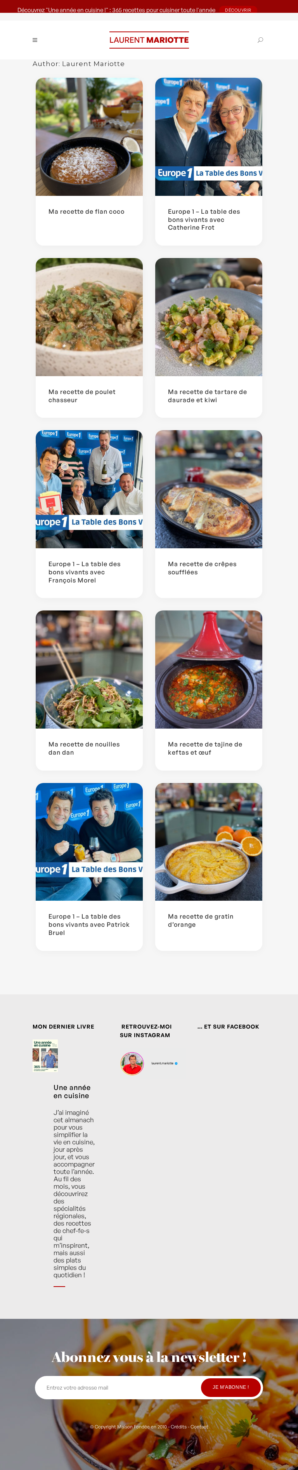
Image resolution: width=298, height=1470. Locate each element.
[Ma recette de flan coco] (89, 137)
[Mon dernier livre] (45, 1059)
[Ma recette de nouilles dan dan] (89, 669)
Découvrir (238, 10)
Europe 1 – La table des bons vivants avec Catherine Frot (204, 220)
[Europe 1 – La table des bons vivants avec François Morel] (89, 489)
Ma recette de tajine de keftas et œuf (205, 748)
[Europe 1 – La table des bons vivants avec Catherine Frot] (208, 137)
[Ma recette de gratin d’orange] (208, 842)
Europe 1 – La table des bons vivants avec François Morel (85, 572)
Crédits (179, 1427)
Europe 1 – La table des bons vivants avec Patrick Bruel (89, 924)
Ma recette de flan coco (87, 211)
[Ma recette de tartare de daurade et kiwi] (208, 317)
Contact (199, 1427)
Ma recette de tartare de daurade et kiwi (207, 396)
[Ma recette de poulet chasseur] (89, 317)
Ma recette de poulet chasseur (82, 396)
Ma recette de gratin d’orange (201, 920)
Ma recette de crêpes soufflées (202, 568)
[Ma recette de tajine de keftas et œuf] (208, 669)
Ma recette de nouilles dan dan (84, 748)
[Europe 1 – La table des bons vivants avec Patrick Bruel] (89, 842)
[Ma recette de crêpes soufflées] (208, 489)
